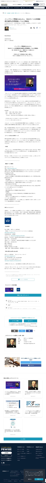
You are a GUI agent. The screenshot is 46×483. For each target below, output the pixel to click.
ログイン (42, 4)
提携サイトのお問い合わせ (39, 453)
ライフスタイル (17, 7)
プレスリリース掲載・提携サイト (21, 458)
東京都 (9, 305)
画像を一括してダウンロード (23, 295)
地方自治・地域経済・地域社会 (22, 301)
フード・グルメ (28, 7)
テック (12, 7)
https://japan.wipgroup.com (10, 232)
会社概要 (28, 451)
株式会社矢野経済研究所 (14, 475)
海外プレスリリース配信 (20, 451)
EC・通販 (16, 302)
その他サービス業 (10, 13)
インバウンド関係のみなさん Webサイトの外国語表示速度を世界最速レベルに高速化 (13, 393)
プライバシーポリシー (34, 471)
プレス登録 (16, 320)
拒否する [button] (29, 479)
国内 (28, 1)
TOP (5, 13)
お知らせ (28, 449)
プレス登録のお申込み (39, 455)
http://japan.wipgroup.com (29, 343)
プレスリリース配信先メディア (21, 456)
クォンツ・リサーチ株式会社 (14, 474)
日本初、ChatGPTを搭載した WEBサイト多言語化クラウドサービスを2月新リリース (33, 393)
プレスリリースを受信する (27, 4)
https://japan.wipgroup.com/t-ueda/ (18, 235)
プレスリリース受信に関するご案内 (31, 326)
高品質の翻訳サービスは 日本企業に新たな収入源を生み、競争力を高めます (13, 431)
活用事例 (18, 460)
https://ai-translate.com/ (12, 168)
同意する (39, 479)
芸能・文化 (23, 7)
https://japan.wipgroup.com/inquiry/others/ (13, 260)
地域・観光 (7, 7)
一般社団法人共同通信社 (14, 471)
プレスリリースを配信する (17, 4)
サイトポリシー (6, 479)
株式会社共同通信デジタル (14, 472)
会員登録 (36, 4)
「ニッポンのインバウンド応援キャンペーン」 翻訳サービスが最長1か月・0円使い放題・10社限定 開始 (33, 412)
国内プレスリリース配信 (20, 449)
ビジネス (2, 7)
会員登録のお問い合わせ (39, 449)
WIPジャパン (17, 13)
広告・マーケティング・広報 (32, 301)
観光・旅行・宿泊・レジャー (12, 301)
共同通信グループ (29, 453)
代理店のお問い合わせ (39, 451)
